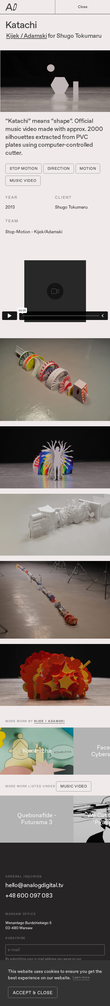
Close (82, 7)
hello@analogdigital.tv (34, 885)
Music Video (23, 180)
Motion (88, 168)
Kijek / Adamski (26, 36)
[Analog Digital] (35, 7)
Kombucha (37, 751)
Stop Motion (24, 168)
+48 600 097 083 (29, 895)
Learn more (81, 977)
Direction (59, 168)
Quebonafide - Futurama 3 (36, 819)
